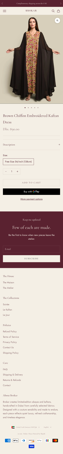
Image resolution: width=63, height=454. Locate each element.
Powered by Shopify (39, 434)
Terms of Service (11, 337)
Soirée (6, 304)
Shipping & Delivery (13, 374)
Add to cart (31, 182)
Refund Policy (10, 331)
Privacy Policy (10, 342)
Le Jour (6, 315)
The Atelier (8, 288)
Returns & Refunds (12, 380)
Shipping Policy (10, 353)
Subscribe (31, 258)
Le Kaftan (7, 309)
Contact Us (8, 347)
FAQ (5, 369)
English (46, 427)
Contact (7, 385)
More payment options (31, 199)
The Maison (8, 282)
